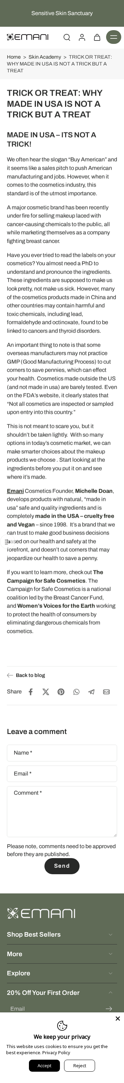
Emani (15, 491)
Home (14, 57)
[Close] (117, 1018)
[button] (113, 37)
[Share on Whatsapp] (76, 691)
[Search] (66, 37)
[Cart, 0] (97, 37)
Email (23, 773)
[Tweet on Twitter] (45, 691)
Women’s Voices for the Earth (56, 606)
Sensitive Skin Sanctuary (62, 13)
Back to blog (30, 675)
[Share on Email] (106, 691)
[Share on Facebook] (30, 691)
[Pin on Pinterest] (61, 691)
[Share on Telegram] (91, 691)
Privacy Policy (56, 1052)
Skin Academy (45, 57)
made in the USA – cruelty (69, 516)
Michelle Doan (94, 491)
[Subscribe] (109, 1009)
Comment (28, 793)
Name (23, 753)
